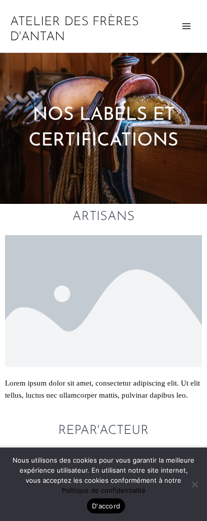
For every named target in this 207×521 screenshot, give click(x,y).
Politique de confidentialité (104, 490)
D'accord (106, 506)
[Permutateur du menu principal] (186, 26)
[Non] (194, 484)
